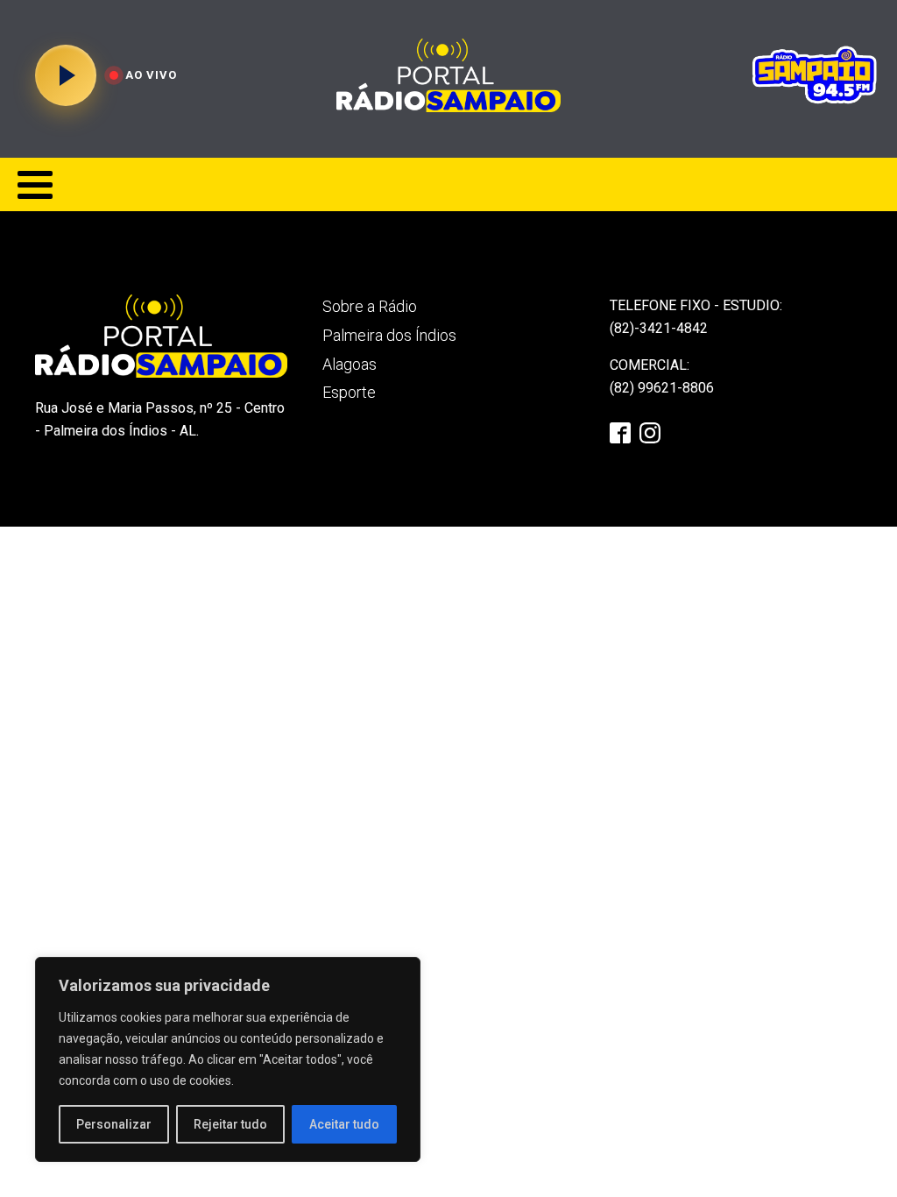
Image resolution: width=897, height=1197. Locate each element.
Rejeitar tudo (230, 1124)
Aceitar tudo (344, 1124)
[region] (227, 1059)
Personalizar (114, 1124)
